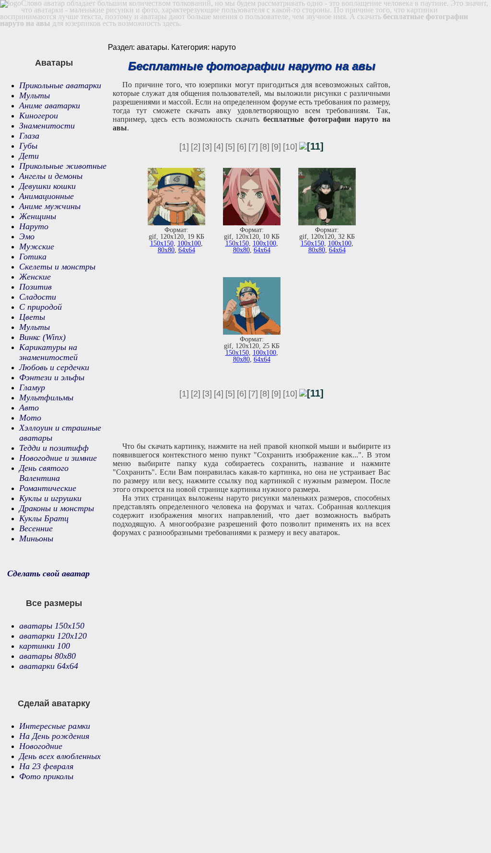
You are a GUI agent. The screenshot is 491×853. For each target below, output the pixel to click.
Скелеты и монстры (57, 266)
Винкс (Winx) (42, 337)
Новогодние (40, 746)
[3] (207, 147)
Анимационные (46, 196)
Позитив (35, 287)
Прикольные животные (62, 166)
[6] (241, 147)
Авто (29, 407)
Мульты (34, 95)
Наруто (33, 226)
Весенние (36, 528)
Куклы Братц (44, 518)
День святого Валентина (44, 473)
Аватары (54, 63)
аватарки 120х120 (53, 636)
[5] (230, 147)
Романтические (47, 488)
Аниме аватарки (49, 105)
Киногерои (38, 115)
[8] (264, 147)
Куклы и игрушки (50, 498)
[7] (253, 147)
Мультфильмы (46, 397)
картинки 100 (44, 646)
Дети (29, 156)
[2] (195, 147)
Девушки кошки (47, 186)
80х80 (166, 250)
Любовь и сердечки (54, 367)
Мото (30, 417)
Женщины (37, 216)
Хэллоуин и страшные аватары (60, 433)
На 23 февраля (46, 766)
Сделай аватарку (54, 703)
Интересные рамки (54, 726)
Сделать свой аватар (48, 573)
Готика (33, 256)
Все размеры (54, 603)
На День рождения (54, 736)
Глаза (29, 135)
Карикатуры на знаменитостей (48, 352)
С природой (40, 307)
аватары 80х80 (47, 656)
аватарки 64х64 (48, 666)
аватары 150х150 (51, 626)
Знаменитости (47, 125)
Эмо (27, 236)
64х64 (186, 250)
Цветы (32, 317)
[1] (184, 147)
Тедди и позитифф (54, 448)
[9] (276, 147)
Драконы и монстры (56, 508)
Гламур (32, 387)
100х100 (189, 243)
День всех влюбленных (60, 756)
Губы (28, 146)
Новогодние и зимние (58, 458)
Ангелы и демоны (50, 176)
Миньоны (36, 538)
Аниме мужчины (50, 206)
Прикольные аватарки (60, 85)
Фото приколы (46, 776)
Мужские (36, 246)
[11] (315, 146)
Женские (35, 276)
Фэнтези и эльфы (51, 377)
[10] (290, 147)
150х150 (162, 243)
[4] (218, 147)
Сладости (37, 297)
